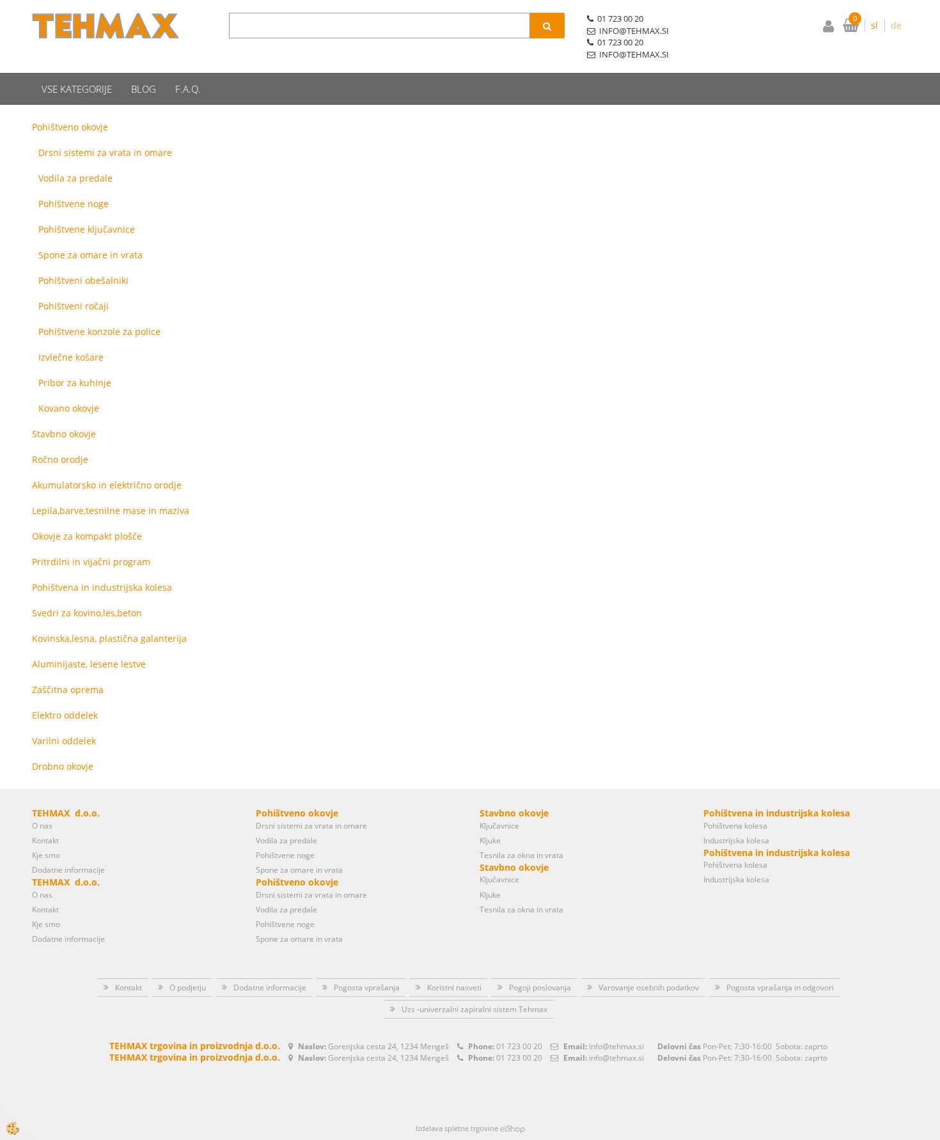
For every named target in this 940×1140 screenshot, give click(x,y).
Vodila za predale (75, 178)
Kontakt (45, 840)
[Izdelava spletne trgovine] (512, 1128)
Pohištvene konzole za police (99, 331)
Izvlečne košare (71, 357)
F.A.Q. (188, 88)
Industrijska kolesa (736, 840)
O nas (42, 825)
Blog (143, 88)
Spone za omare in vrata (90, 255)
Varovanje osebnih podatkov (649, 987)
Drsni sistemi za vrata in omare (105, 152)
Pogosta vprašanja (367, 987)
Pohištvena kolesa (735, 825)
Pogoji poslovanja (540, 987)
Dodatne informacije (68, 869)
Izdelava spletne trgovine (457, 1128)
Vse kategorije (77, 88)
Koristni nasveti (454, 987)
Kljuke (490, 840)
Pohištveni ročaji (73, 306)
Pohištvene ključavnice (86, 229)
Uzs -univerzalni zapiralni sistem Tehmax (474, 1009)
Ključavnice (499, 825)
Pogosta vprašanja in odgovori (780, 987)
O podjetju (187, 987)
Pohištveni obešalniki (83, 280)
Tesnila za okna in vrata (521, 855)
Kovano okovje (68, 408)
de (896, 25)
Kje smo (46, 855)
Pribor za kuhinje (74, 383)
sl (874, 25)
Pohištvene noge (73, 204)
